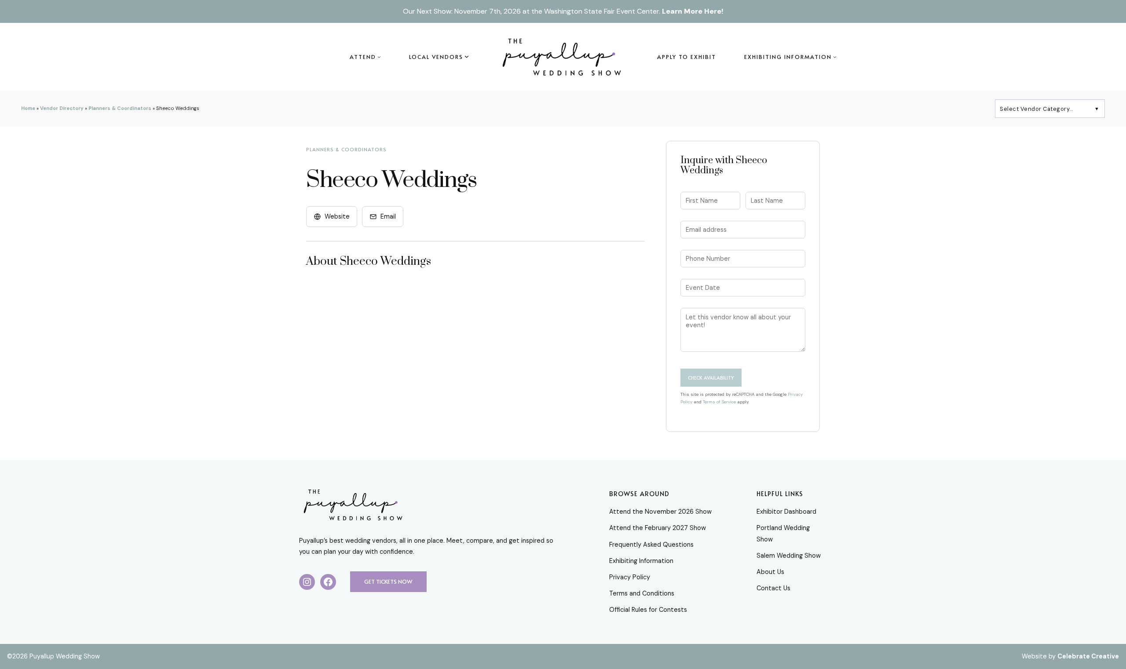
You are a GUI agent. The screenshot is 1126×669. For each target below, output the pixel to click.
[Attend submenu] (379, 56)
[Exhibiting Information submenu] (835, 56)
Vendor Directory (62, 108)
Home (28, 108)
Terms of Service (719, 402)
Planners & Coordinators (119, 108)
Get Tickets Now (388, 581)
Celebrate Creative (1088, 656)
